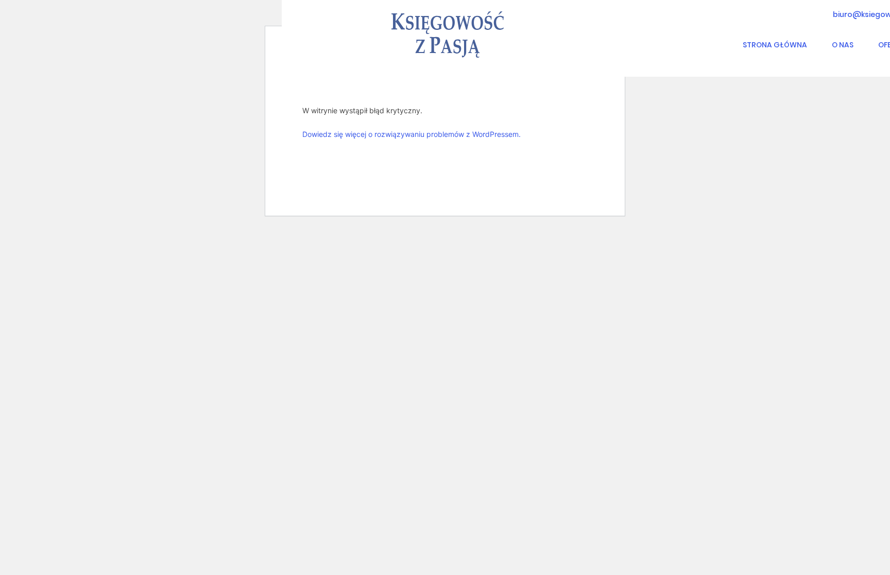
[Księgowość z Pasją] (447, 34)
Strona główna (775, 45)
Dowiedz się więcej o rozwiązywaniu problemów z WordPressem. (411, 134)
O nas (842, 45)
